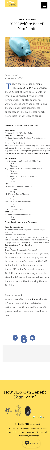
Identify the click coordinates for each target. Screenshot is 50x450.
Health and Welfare (27, 20)
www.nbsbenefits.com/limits (20, 299)
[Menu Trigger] (44, 5)
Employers (24, 428)
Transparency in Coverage (28, 435)
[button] (31, 443)
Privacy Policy (12, 432)
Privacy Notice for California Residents (35, 432)
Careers (44, 428)
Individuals (35, 428)
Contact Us (13, 428)
